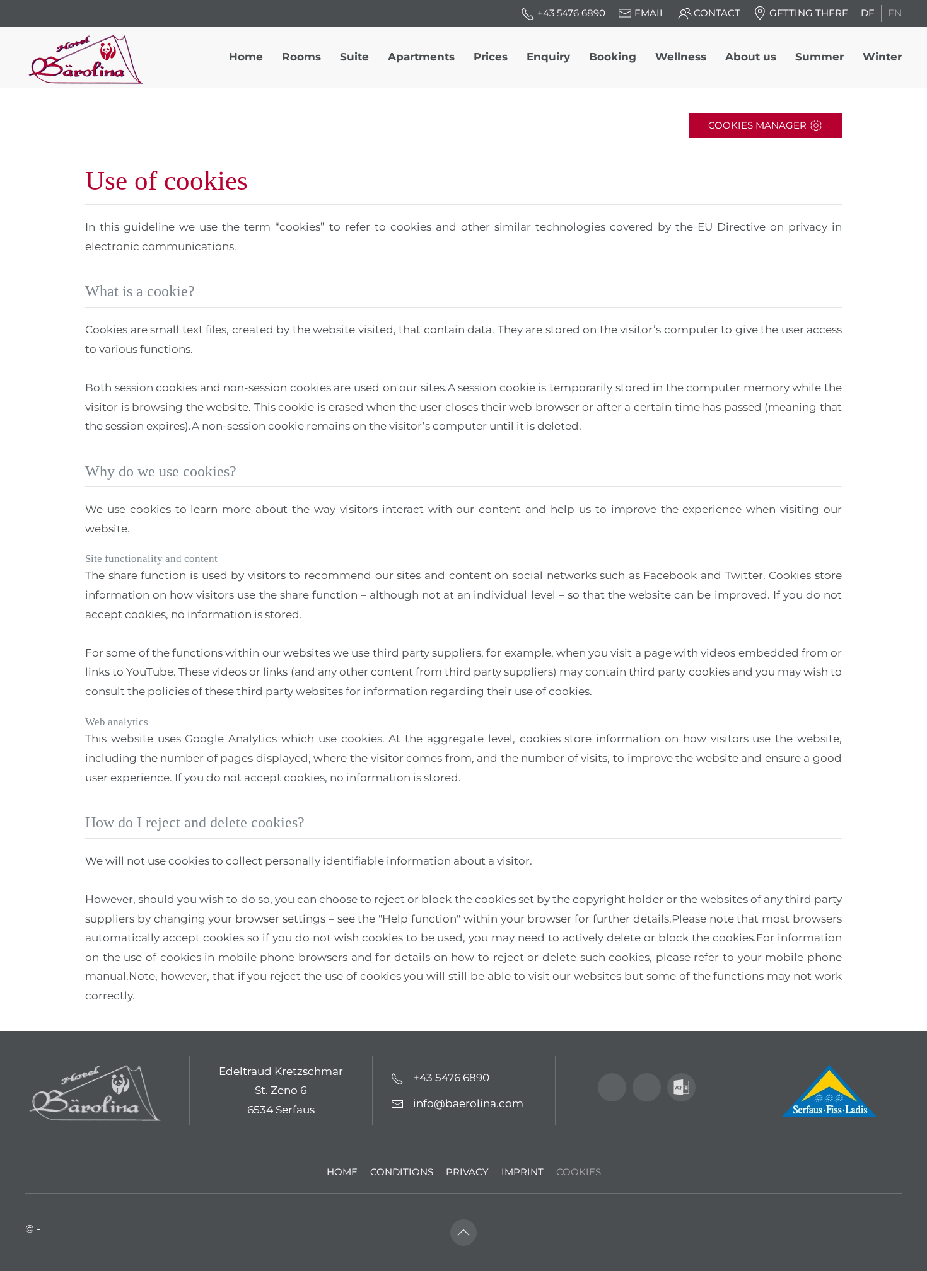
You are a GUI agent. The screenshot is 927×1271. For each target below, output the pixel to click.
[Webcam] (612, 1087)
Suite (354, 56)
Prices (491, 56)
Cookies (578, 1172)
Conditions (401, 1172)
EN (895, 13)
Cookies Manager (757, 125)
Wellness (680, 56)
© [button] (29, 1228)
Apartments (421, 56)
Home (246, 56)
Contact (717, 13)
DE (868, 13)
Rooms (301, 56)
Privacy (467, 1172)
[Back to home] (90, 57)
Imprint (522, 1172)
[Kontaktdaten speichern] (681, 1087)
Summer (819, 56)
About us (750, 56)
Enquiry (548, 56)
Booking (612, 56)
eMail (649, 13)
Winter (882, 56)
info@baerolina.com (468, 1103)
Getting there (808, 13)
